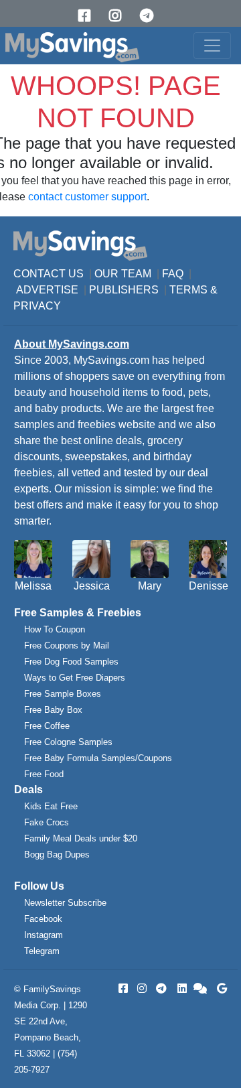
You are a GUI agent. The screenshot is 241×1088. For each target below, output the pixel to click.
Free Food (44, 774)
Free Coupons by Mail (66, 645)
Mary (149, 586)
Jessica (92, 586)
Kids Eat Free (51, 806)
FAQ (172, 273)
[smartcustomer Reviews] (201, 988)
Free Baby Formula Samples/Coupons (98, 758)
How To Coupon (54, 629)
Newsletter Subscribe (65, 903)
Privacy (37, 306)
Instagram (43, 935)
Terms (188, 289)
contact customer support (87, 196)
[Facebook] (89, 15)
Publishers (124, 289)
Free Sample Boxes (62, 694)
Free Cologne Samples (68, 742)
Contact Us (48, 273)
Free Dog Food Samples (71, 662)
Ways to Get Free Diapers (74, 678)
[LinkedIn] (180, 988)
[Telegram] (151, 15)
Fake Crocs (46, 822)
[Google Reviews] (219, 988)
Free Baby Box (53, 710)
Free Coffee (47, 726)
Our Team (122, 273)
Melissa (33, 586)
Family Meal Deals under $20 (80, 838)
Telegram (42, 951)
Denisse (208, 586)
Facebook (43, 919)
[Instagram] (120, 15)
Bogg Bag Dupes (57, 854)
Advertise (47, 289)
